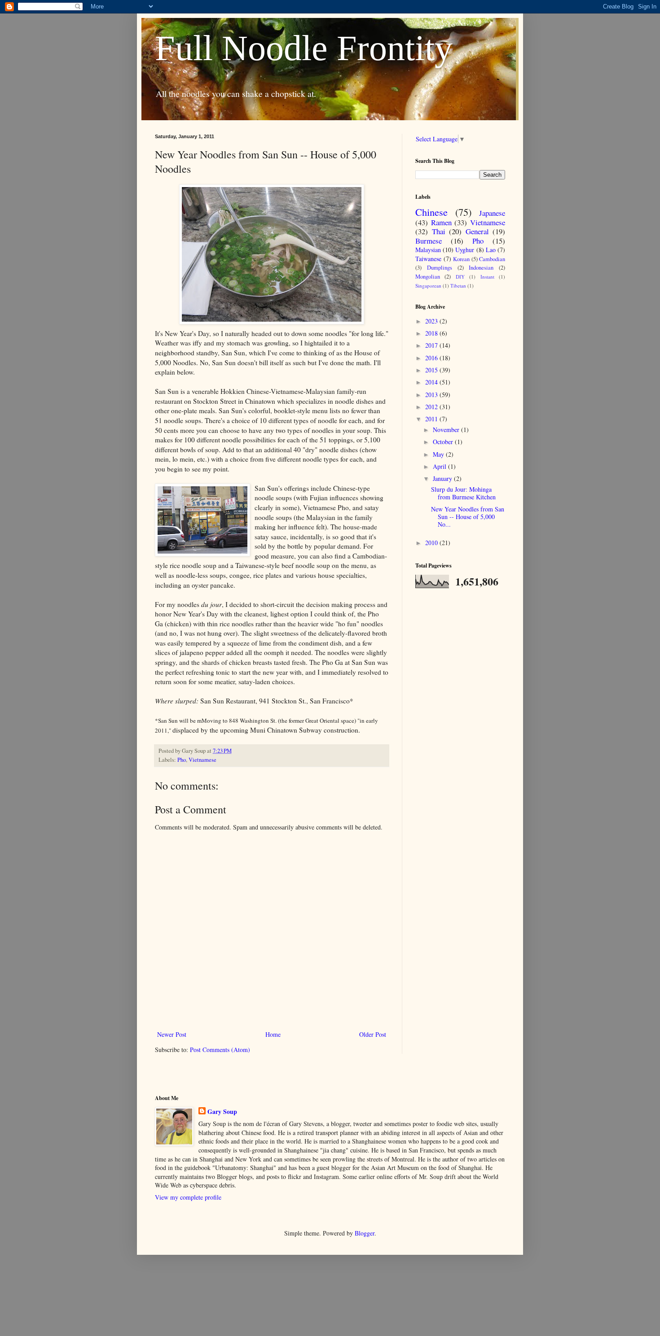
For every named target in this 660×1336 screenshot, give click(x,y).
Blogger (364, 1233)
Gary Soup (222, 1111)
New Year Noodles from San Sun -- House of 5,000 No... (467, 516)
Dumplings (439, 267)
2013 (432, 394)
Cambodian (492, 259)
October (444, 441)
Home (273, 1034)
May (439, 454)
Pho (181, 760)
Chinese (431, 211)
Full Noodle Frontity (304, 48)
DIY (460, 276)
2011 (432, 419)
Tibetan (458, 285)
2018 (432, 333)
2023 (432, 321)
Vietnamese (202, 760)
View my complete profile (188, 1197)
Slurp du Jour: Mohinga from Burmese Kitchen (463, 493)
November (447, 429)
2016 (432, 358)
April (440, 466)
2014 (432, 382)
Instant (487, 276)
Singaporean (428, 285)
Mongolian (427, 276)
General (477, 231)
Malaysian (428, 249)
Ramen (441, 222)
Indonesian (481, 267)
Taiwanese (428, 258)
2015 (432, 370)
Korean (461, 259)
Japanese (492, 213)
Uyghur (464, 249)
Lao (491, 249)
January (443, 478)
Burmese (428, 241)
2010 (432, 542)
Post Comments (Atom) (220, 1049)
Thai (438, 231)
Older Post (372, 1034)
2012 (432, 406)
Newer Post (171, 1034)
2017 (432, 345)
